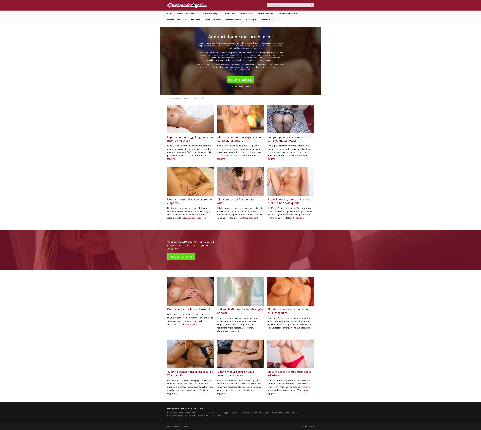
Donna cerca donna (175, 416)
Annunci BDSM (208, 413)
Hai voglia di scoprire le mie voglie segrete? (240, 311)
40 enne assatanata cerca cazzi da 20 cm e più (190, 373)
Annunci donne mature (189, 98)
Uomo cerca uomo (291, 413)
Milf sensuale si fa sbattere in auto (237, 201)
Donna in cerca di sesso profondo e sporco (189, 201)
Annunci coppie (222, 413)
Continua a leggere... (195, 218)
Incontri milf (190, 416)
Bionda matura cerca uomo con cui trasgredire (288, 311)
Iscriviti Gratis (240, 80)
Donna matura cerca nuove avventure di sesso (235, 373)
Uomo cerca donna (193, 413)
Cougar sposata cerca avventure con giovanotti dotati (289, 138)
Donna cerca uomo (175, 413)
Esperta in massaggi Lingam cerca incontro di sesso (190, 138)
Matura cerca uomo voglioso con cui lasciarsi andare (239, 138)
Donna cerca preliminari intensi (188, 309)
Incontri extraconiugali (260, 413)
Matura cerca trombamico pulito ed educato (289, 373)
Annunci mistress (203, 416)
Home (177, 98)
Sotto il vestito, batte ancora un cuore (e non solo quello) (288, 201)
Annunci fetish (276, 413)
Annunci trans (217, 416)
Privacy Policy (308, 426)
